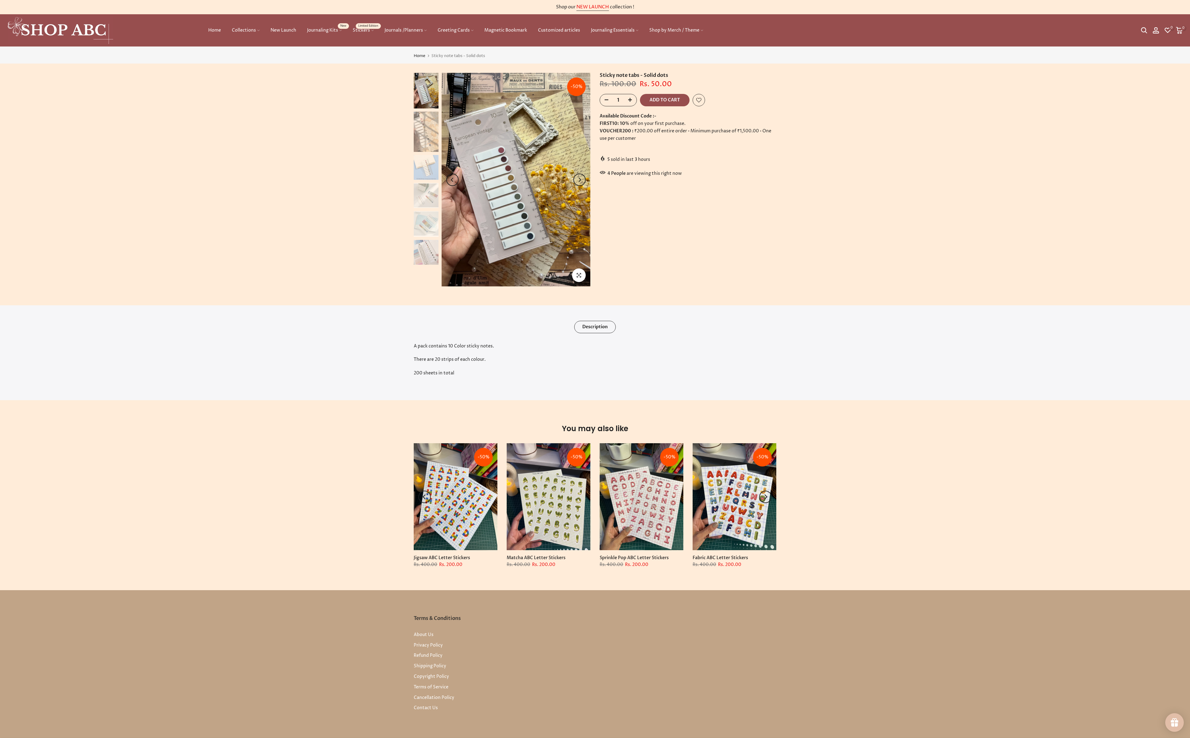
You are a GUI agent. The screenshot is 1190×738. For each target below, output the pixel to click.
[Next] (579, 180)
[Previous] (452, 180)
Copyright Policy (431, 676)
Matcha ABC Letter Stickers (536, 558)
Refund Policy (428, 655)
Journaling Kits (326, 30)
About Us (424, 635)
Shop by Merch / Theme (674, 30)
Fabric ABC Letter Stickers (720, 558)
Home (214, 30)
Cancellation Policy (434, 697)
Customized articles (559, 30)
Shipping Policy (430, 666)
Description (595, 326)
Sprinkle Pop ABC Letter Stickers (634, 558)
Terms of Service (431, 687)
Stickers (365, 30)
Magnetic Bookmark (505, 30)
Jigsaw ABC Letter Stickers (442, 558)
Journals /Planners (404, 30)
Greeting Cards (454, 30)
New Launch (283, 30)
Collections (244, 30)
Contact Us (426, 708)
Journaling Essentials (613, 30)
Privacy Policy (428, 645)
